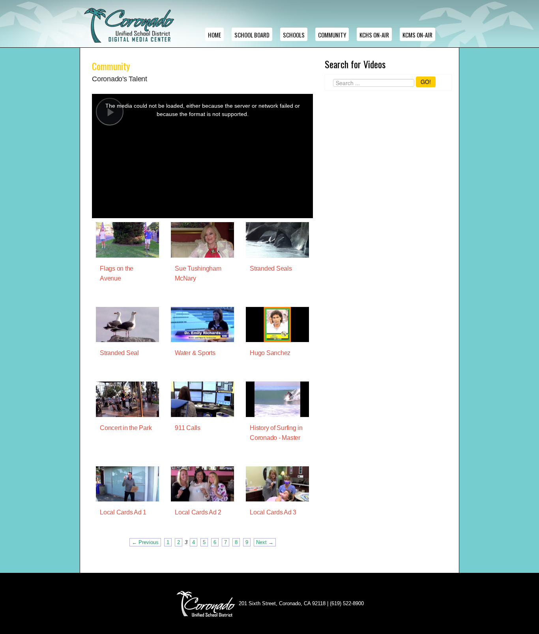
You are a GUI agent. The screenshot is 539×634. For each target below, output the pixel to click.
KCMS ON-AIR (417, 34)
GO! (426, 82)
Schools (294, 34)
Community (332, 34)
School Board (252, 34)
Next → (264, 542)
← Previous (145, 542)
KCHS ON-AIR (374, 34)
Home (214, 34)
